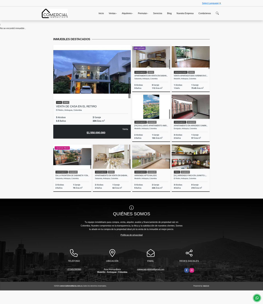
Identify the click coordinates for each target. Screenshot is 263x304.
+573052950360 (74, 269)
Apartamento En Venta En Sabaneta (112, 175)
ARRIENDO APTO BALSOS (145, 175)
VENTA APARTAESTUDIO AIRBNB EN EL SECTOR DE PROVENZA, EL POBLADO (191, 76)
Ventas (112, 13)
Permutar (142, 13)
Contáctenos (204, 13)
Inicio (101, 13)
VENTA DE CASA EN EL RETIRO (76, 106)
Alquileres (127, 13)
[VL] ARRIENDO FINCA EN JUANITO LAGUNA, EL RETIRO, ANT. (191, 175)
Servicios (157, 13)
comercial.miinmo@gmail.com (150, 269)
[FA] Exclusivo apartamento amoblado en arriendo (151, 125)
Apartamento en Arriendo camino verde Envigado (191, 125)
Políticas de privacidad (132, 235)
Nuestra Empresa (185, 13)
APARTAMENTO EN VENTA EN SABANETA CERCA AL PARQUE (151, 76)
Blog (169, 13)
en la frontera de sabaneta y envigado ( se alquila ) (72, 175)
